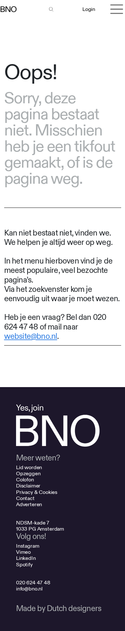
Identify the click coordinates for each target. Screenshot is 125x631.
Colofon (25, 479)
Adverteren (29, 504)
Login (88, 9)
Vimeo (23, 552)
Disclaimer (28, 485)
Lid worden (29, 467)
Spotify (24, 564)
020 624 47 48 (33, 582)
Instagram (27, 546)
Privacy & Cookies (36, 492)
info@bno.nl (29, 588)
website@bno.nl (30, 336)
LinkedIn (26, 558)
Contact (25, 498)
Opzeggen (28, 473)
